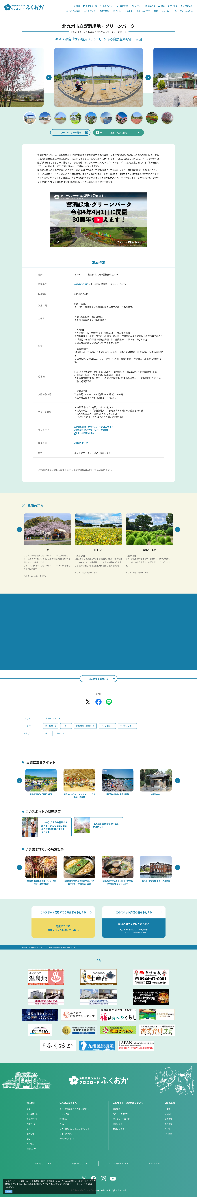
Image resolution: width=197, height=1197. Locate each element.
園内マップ (82, 442)
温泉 (156, 11)
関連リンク (117, 1123)
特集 (28, 1109)
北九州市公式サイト (86, 433)
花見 (59, 733)
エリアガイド (89, 11)
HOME (24, 947)
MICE (62, 1123)
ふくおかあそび (143, 11)
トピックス (64, 1113)
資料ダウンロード (67, 1138)
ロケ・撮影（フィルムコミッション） (75, 1128)
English (168, 1113)
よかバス (166, 11)
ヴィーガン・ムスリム (183, 11)
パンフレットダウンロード (117, 1163)
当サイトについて (120, 1113)
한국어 (167, 1128)
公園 (64, 726)
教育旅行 (63, 1118)
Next (148, 77)
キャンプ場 (105, 726)
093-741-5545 (81, 284)
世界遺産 (128, 11)
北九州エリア (51, 718)
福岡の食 (30, 1133)
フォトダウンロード (68, 1133)
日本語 (167, 1109)
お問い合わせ (118, 1128)
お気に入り (31, 1148)
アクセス (30, 1143)
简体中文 (168, 1118)
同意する (9, 1191)
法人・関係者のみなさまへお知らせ (75, 1109)
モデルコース (32, 1113)
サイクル (117, 11)
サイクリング (125, 726)
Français (168, 1133)
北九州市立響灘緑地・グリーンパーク (61, 947)
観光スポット (36, 947)
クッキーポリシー (76, 1184)
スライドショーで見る (70, 132)
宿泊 (28, 1138)
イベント (30, 1128)
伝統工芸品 (104, 11)
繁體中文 (168, 1123)
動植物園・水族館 (83, 726)
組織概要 (116, 1109)
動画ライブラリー (79, 1163)
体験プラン (31, 1123)
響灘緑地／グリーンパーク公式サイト (95, 426)
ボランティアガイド (121, 1118)
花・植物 (49, 726)
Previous (49, 77)
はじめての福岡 (73, 11)
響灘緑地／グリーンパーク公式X (92, 429)
